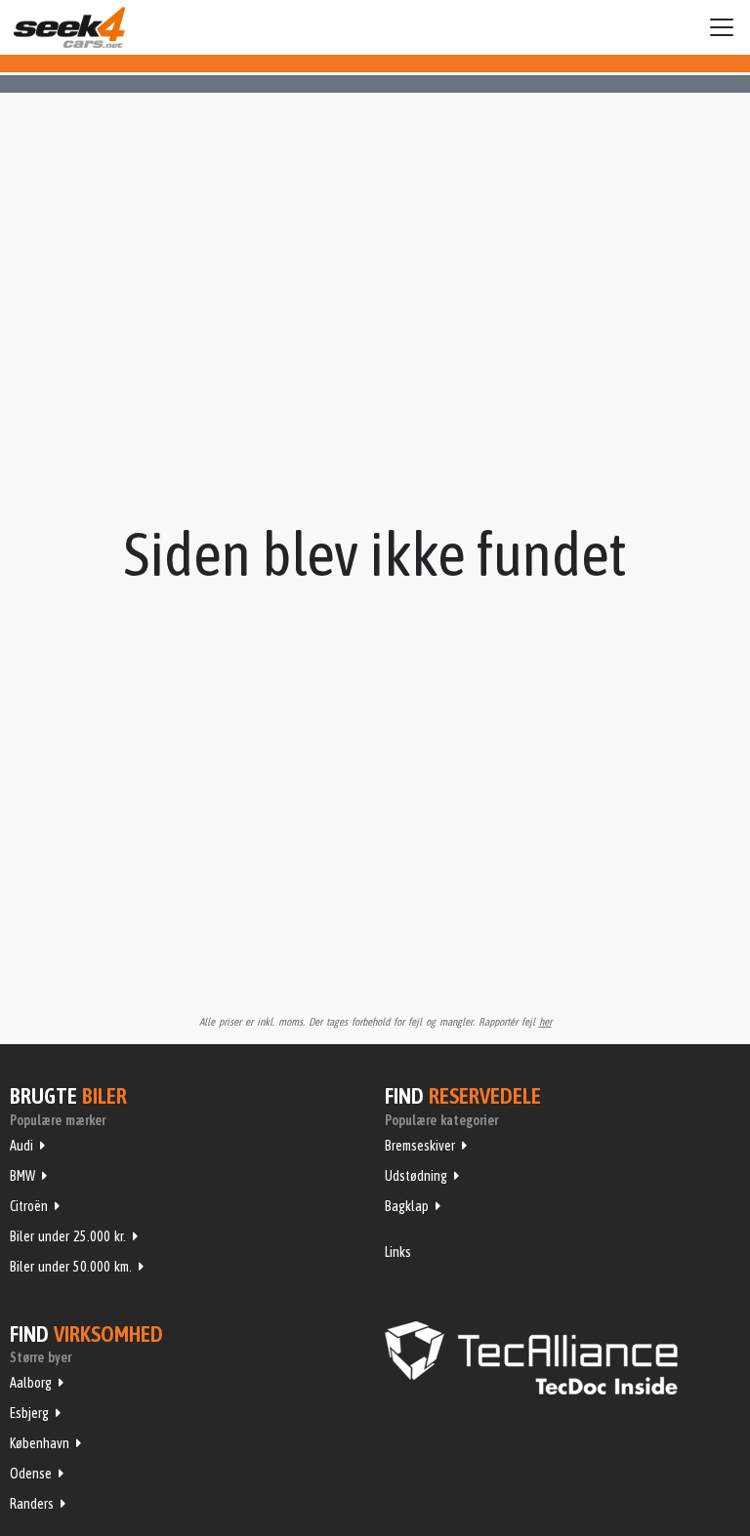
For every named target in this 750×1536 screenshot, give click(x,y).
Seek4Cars (69, 27)
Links (398, 1252)
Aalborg (31, 1383)
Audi (21, 1145)
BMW (22, 1176)
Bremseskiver (420, 1145)
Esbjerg (29, 1413)
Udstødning (416, 1176)
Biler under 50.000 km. (71, 1266)
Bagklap (407, 1206)
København (39, 1443)
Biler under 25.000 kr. (68, 1236)
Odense (31, 1473)
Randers (32, 1504)
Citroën (29, 1206)
